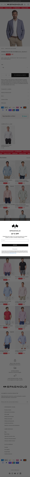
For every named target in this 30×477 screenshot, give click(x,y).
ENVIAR (15, 245)
